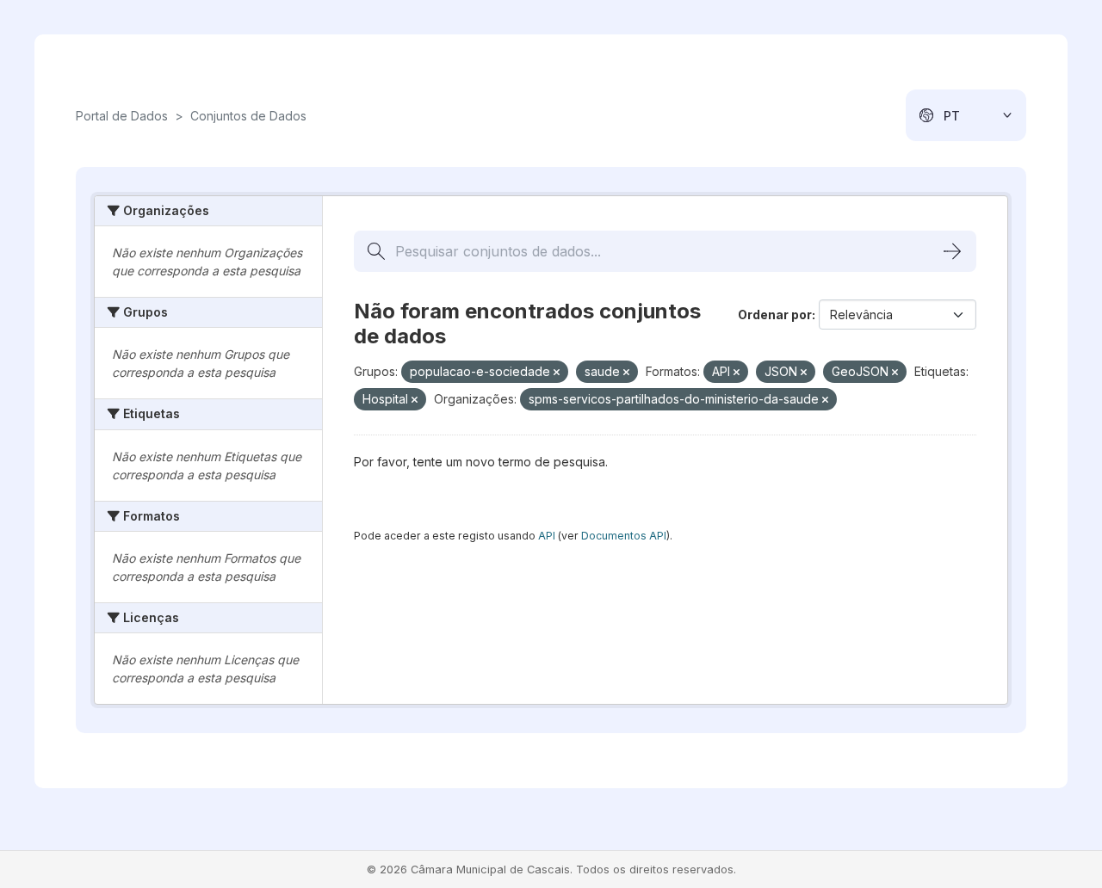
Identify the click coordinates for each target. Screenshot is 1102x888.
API (546, 535)
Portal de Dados (122, 115)
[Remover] (557, 373)
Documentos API (623, 535)
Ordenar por (775, 314)
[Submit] (952, 251)
